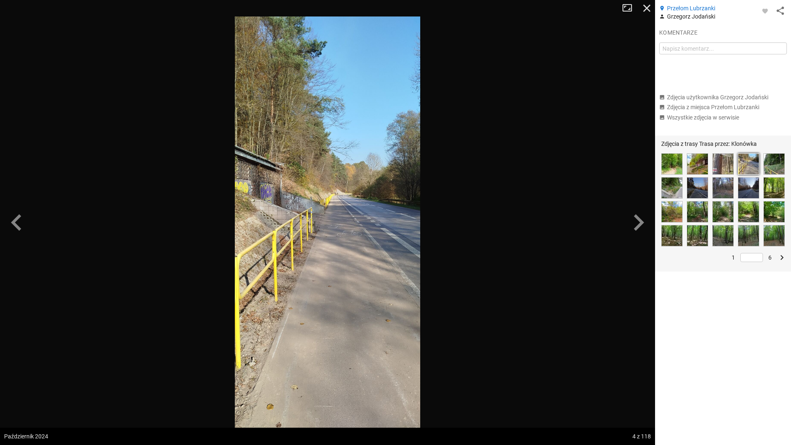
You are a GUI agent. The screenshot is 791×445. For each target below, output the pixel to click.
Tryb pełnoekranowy (630, 8)
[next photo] (638, 222)
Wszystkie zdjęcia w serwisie (703, 117)
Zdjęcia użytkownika (717, 97)
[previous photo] (16, 222)
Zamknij (647, 8)
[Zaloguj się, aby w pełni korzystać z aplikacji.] (765, 10)
